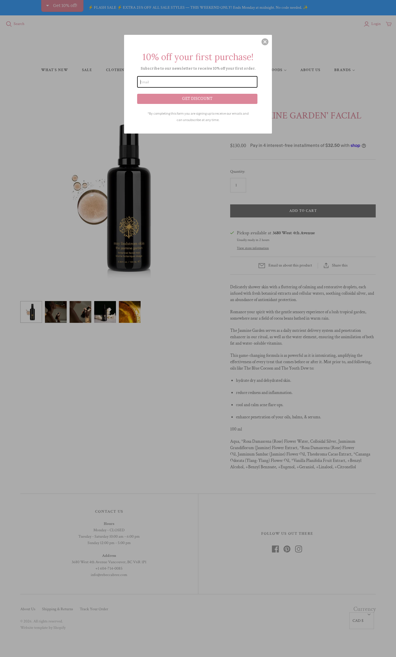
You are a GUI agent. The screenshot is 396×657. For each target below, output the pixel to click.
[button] (264, 41)
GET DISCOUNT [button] (197, 98)
